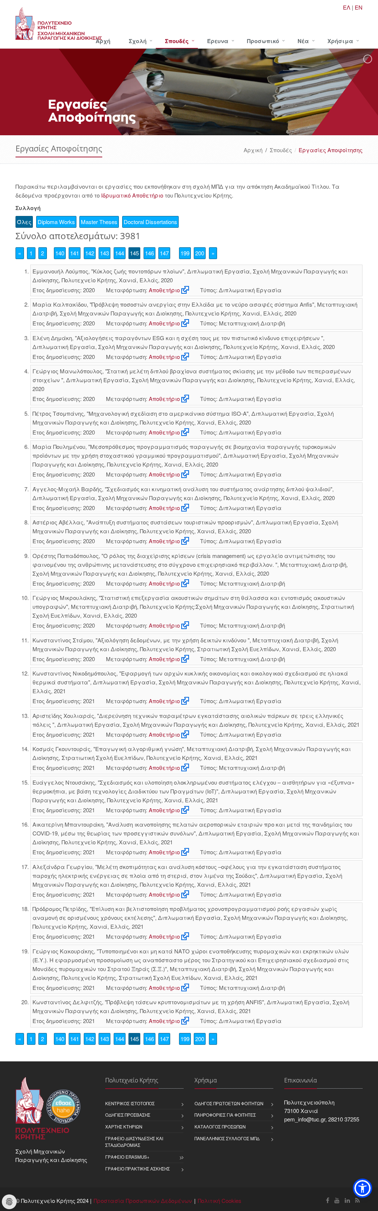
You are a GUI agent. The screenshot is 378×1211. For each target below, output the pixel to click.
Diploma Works (56, 222)
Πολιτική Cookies (219, 1200)
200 (199, 253)
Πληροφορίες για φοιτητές (225, 1115)
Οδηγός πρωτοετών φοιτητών (229, 1103)
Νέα (303, 41)
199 (185, 253)
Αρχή (103, 41)
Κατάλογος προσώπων (220, 1127)
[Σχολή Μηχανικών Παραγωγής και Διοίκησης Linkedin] (347, 1200)
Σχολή (138, 41)
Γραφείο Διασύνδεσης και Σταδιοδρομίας (134, 1141)
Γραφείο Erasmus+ (127, 1157)
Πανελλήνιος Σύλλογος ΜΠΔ (227, 1138)
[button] (362, 1188)
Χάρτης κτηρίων (123, 1127)
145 (134, 253)
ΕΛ (346, 7)
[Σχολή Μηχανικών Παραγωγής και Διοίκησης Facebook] (327, 1200)
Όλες (24, 222)
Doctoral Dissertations (150, 222)
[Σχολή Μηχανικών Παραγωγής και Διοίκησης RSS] (357, 1200)
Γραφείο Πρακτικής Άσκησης (137, 1169)
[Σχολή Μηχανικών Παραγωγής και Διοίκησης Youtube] (337, 1200)
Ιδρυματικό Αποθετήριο (132, 195)
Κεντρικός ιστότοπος (130, 1103)
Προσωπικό (263, 41)
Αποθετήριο (164, 290)
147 (164, 253)
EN (358, 7)
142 (89, 253)
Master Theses (99, 222)
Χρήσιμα (340, 41)
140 (59, 253)
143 (104, 253)
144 (119, 253)
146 (149, 253)
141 (74, 253)
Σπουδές (177, 41)
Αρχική (253, 150)
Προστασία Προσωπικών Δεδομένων (143, 1200)
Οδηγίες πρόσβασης (127, 1115)
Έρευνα (217, 41)
